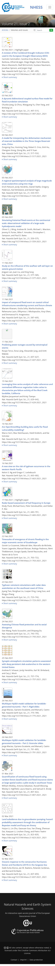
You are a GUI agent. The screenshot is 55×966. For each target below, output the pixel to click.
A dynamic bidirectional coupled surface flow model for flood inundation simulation (27, 100)
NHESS (36, 7)
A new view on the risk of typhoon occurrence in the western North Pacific (26, 468)
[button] (34, 30)
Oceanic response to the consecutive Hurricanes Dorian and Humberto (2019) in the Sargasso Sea (24, 863)
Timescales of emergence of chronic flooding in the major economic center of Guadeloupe (25, 541)
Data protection (36, 960)
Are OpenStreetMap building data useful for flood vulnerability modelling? (25, 428)
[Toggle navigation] (49, 7)
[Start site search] (51, 30)
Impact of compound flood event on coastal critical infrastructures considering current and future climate (27, 304)
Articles (5, 30)
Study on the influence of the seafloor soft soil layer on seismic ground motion (27, 267)
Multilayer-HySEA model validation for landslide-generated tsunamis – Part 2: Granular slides (24, 741)
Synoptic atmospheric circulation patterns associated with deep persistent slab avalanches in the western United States (26, 664)
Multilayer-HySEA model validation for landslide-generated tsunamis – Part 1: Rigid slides (24, 705)
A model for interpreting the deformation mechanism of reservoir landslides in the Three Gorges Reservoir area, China (26, 141)
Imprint (23, 960)
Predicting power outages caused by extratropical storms (24, 346)
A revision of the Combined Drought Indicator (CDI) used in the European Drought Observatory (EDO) (25, 54)
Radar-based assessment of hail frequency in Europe (26, 503)
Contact (14, 960)
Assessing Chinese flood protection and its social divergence (24, 626)
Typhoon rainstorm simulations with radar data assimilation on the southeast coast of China (24, 586)
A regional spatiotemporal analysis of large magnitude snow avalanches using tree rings (27, 182)
